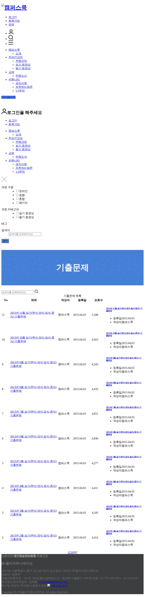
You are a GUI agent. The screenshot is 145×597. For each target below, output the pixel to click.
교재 (11, 72)
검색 (11, 24)
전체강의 (21, 60)
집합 (22, 195)
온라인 (23, 191)
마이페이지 (8, 97)
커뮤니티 (14, 79)
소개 (18, 53)
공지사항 (21, 83)
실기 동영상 (23, 64)
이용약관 (7, 555)
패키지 (23, 202)
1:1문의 (20, 90)
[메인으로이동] (3, 288)
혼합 (22, 198)
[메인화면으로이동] (14, 7)
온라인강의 (15, 57)
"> (52, 581)
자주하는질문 (24, 86)
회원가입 (14, 20)
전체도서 (21, 75)
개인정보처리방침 (24, 555)
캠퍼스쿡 (14, 49)
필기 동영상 (23, 68)
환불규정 (42, 555)
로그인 (12, 17)
